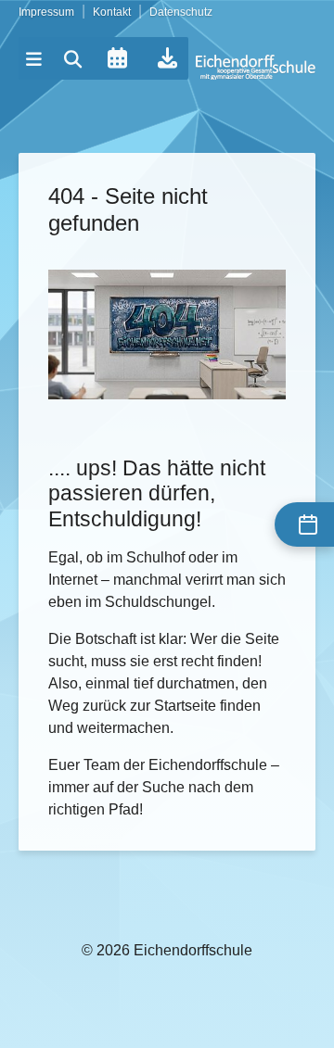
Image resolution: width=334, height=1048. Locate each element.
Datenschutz (180, 12)
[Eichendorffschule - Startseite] (255, 67)
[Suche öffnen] (73, 58)
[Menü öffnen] (34, 58)
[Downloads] (167, 58)
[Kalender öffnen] (117, 58)
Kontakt (112, 12)
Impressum (46, 12)
